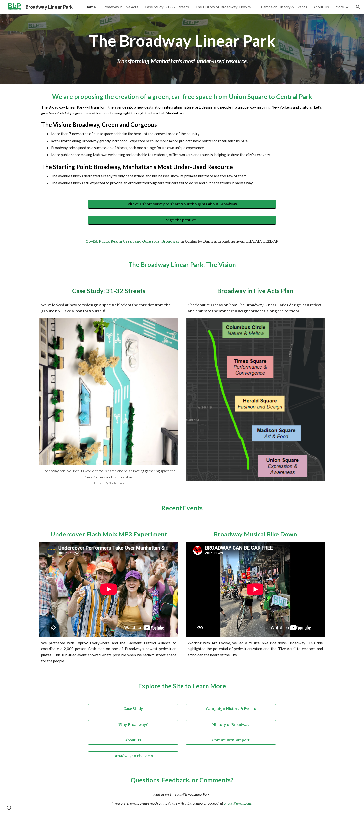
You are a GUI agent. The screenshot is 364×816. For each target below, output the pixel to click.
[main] (182, 40)
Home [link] (90, 6)
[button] (358, 7)
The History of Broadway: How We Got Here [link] (225, 6)
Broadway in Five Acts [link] (120, 6)
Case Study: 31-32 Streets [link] (167, 6)
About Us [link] (321, 6)
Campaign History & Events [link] (284, 6)
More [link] (339, 6)
